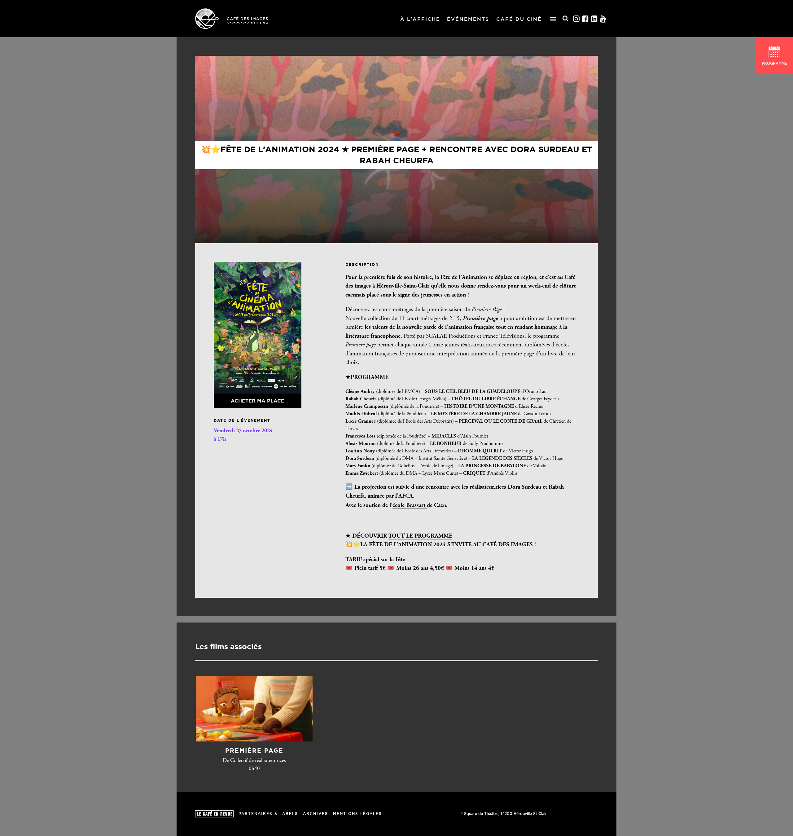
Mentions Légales (357, 814)
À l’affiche (420, 19)
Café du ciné (519, 19)
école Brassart (409, 505)
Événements (468, 19)
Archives (315, 814)
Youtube (603, 19)
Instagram (576, 19)
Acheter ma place (257, 400)
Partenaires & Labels (268, 814)
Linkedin (594, 19)
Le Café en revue (214, 813)
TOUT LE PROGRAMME (420, 536)
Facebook (585, 19)
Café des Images (231, 18)
